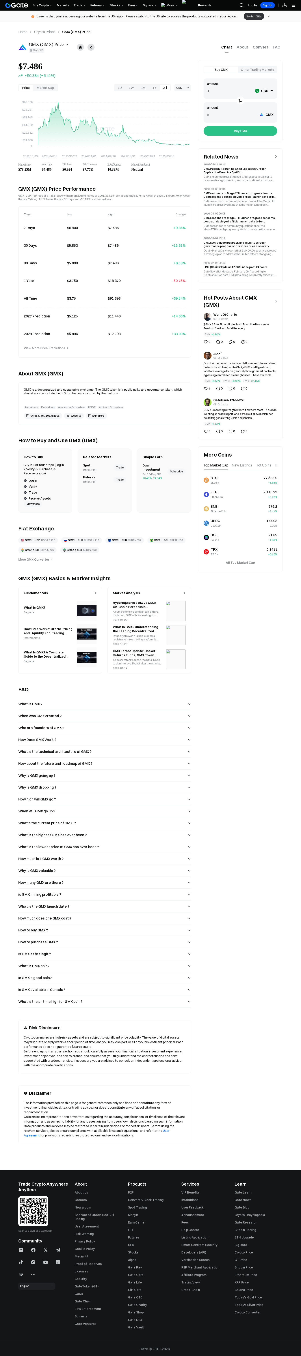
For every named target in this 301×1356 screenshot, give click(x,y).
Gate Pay (135, 1267)
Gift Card (134, 1290)
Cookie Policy (85, 1249)
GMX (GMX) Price (76, 32)
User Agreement (87, 1226)
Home (23, 32)
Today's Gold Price (248, 1297)
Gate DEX (135, 1320)
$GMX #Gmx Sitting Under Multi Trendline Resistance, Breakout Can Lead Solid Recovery (236, 326)
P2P (131, 1192)
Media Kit (81, 1256)
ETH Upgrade (244, 1237)
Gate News (243, 1200)
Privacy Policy (85, 1241)
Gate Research (246, 1222)
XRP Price (242, 1282)
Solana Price (244, 1290)
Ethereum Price (246, 1275)
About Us (81, 1192)
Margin (133, 1215)
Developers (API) (193, 1252)
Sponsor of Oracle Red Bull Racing (94, 1217)
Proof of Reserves (88, 1264)
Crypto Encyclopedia (250, 1215)
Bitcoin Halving (245, 1230)
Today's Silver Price (249, 1305)
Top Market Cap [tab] (216, 465)
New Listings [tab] (242, 465)
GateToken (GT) (86, 1286)
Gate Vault (136, 1327)
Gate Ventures (86, 1324)
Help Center (190, 1230)
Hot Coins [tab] (263, 465)
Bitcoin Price (244, 1267)
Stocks (133, 1252)
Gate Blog (242, 1207)
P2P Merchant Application (200, 1267)
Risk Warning (84, 1234)
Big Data (241, 1245)
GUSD (79, 1294)
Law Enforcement (88, 1309)
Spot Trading (137, 1207)
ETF (131, 1230)
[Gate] (16, 5)
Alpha (132, 1260)
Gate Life (135, 1282)
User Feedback (192, 1207)
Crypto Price (244, 1252)
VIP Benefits (190, 1192)
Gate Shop (136, 1312)
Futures (133, 1237)
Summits (81, 1316)
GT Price (241, 1260)
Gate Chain (83, 1301)
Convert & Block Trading (146, 1200)
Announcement (192, 1215)
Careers (81, 1200)
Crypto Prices (45, 32)
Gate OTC (135, 1297)
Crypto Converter (247, 1312)
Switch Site (254, 16)
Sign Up (267, 5)
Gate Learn (243, 1192)
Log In (252, 5)
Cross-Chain (190, 1290)
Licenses (81, 1271)
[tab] (226, 47)
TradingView (190, 1282)
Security (81, 1279)
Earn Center (137, 1222)
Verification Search (195, 1260)
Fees (185, 1222)
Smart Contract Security (199, 1245)
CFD (131, 1245)
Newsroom (83, 1207)
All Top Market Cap (240, 563)
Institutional (190, 1200)
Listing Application (194, 1237)
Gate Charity (137, 1305)
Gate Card (135, 1275)
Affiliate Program (193, 1275)
